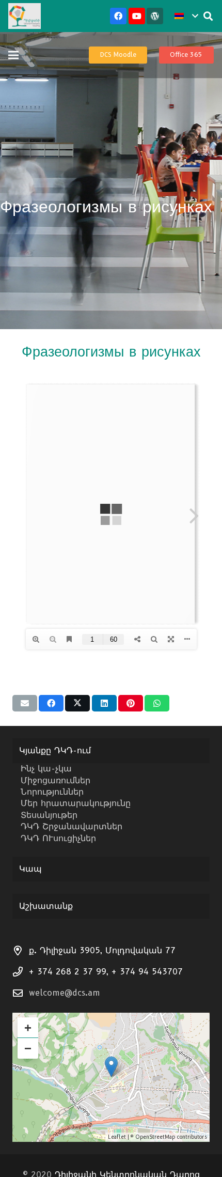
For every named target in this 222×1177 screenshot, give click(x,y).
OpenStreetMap (155, 1137)
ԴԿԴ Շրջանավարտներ (71, 826)
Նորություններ (52, 792)
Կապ (30, 869)
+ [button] (27, 1027)
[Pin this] (130, 703)
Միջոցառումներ (55, 780)
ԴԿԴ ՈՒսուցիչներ (58, 838)
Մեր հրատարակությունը (76, 803)
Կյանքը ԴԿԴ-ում (55, 750)
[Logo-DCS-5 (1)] (24, 16)
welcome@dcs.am (64, 993)
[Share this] (51, 703)
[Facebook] (118, 16)
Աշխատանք (46, 906)
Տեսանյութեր (49, 815)
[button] (186, 16)
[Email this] (24, 703)
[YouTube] (137, 16)
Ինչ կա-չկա (46, 768)
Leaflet (117, 1137)
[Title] (155, 16)
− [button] (27, 1048)
